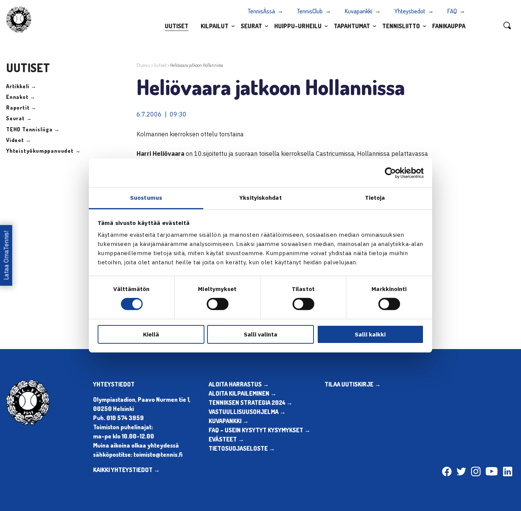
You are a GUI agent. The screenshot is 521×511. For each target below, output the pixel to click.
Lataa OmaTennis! (6, 255)
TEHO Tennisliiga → (32, 129)
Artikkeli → (21, 86)
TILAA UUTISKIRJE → (353, 384)
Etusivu (143, 65)
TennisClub (310, 11)
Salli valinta (260, 334)
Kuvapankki (358, 11)
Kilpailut (214, 26)
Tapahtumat (352, 26)
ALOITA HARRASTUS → (239, 384)
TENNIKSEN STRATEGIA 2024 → (251, 402)
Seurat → (19, 118)
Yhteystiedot (409, 11)
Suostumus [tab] (146, 197)
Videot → (18, 140)
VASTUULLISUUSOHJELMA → (247, 412)
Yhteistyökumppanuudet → (43, 150)
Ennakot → (20, 97)
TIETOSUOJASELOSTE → (242, 448)
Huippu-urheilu (298, 26)
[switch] (217, 304)
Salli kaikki (370, 334)
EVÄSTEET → (226, 439)
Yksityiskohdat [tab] (260, 197)
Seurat (251, 26)
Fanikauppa (448, 26)
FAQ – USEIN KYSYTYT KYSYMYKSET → (259, 430)
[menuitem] (177, 25)
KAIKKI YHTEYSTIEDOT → (126, 470)
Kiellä (151, 334)
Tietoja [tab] (375, 197)
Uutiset (176, 26)
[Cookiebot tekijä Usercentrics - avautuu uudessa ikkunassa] (390, 172)
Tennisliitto (401, 26)
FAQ (452, 11)
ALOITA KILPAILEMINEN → (243, 393)
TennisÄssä (261, 11)
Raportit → (21, 107)
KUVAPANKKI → (229, 421)
